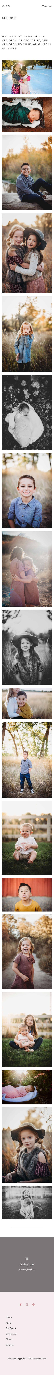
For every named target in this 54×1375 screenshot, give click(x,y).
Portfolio (10, 1328)
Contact (10, 1345)
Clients (9, 1339)
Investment (11, 1333)
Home (9, 1317)
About (9, 1323)
